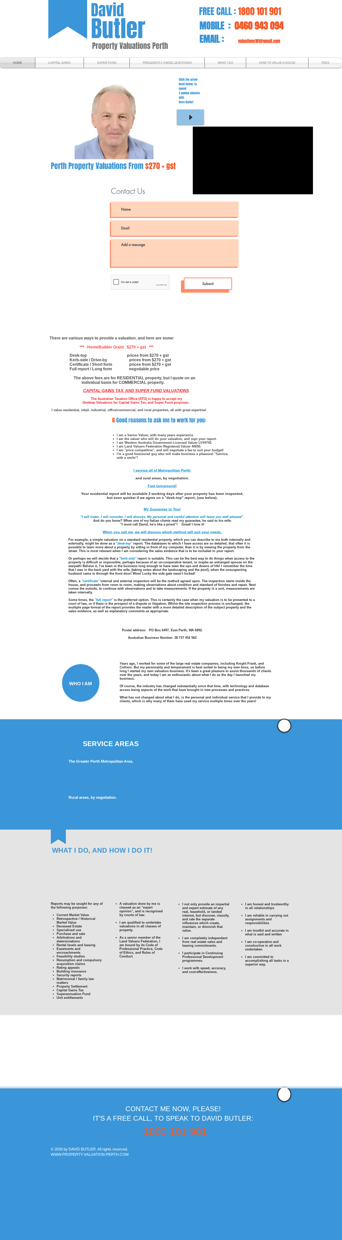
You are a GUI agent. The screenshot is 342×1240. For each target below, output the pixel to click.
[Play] (190, 117)
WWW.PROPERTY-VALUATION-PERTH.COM (90, 1154)
